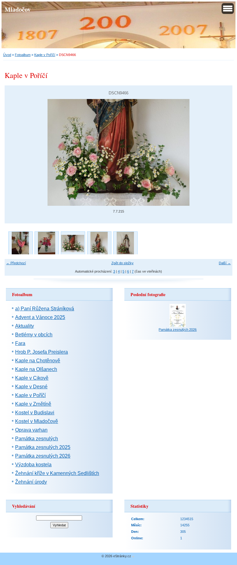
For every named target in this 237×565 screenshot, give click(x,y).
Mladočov (18, 9)
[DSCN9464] (125, 243)
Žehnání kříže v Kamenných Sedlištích (57, 473)
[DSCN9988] (20, 243)
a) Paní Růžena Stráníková (44, 308)
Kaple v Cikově (31, 378)
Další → (225, 263)
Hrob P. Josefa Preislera (41, 352)
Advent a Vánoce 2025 (40, 317)
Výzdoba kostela (33, 464)
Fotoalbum (23, 55)
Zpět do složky (122, 263)
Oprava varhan (31, 430)
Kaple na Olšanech (36, 369)
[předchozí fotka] (15, 152)
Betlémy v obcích (33, 334)
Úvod (7, 55)
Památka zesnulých (36, 438)
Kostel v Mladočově (36, 421)
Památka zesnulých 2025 (42, 447)
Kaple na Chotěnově (37, 360)
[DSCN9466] (72, 243)
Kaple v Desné (31, 386)
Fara (20, 343)
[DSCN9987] (46, 243)
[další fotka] (222, 152)
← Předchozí (16, 263)
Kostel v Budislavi (34, 412)
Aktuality (24, 326)
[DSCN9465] (98, 243)
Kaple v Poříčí (44, 55)
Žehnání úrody (31, 482)
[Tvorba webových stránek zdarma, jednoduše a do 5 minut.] (133, 556)
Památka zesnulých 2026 (42, 456)
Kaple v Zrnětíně (33, 404)
